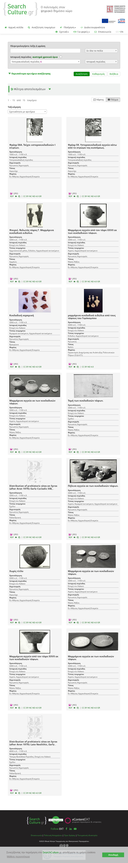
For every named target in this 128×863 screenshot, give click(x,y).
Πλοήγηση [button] (68, 27)
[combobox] (101, 50)
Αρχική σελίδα (15, 27)
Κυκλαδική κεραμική (21, 315)
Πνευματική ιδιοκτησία (87, 835)
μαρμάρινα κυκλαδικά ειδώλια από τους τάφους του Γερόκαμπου (92, 317)
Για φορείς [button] (82, 31)
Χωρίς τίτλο (16, 571)
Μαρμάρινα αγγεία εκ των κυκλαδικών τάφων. (32, 402)
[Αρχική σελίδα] (37, 8)
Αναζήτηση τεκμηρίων (43, 27)
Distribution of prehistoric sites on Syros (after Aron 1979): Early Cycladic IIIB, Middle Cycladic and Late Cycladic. (33, 488)
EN (121, 31)
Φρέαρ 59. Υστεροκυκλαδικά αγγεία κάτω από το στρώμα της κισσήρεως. (92, 146)
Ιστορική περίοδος (20, 56)
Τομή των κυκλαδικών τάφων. (85, 400)
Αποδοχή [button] (113, 855)
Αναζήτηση (82, 73)
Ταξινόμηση (14, 106)
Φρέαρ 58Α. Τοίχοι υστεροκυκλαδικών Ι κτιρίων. (32, 146)
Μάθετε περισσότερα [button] (18, 856)
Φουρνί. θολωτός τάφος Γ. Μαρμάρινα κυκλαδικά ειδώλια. (31, 231)
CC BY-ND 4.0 (88, 366)
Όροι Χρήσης (69, 835)
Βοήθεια (114, 73)
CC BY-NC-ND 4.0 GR (32, 196)
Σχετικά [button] (63, 31)
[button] (29, 73)
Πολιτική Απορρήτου (53, 835)
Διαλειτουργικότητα (94, 27)
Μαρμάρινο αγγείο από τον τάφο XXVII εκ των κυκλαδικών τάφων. (92, 231)
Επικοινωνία (104, 31)
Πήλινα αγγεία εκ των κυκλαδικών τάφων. (93, 485)
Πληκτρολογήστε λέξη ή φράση (27, 46)
